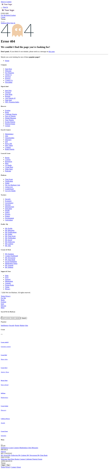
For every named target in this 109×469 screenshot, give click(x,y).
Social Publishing (11, 261)
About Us (8, 75)
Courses (8, 159)
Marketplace (9, 134)
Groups (7, 126)
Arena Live (9, 187)
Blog (6, 163)
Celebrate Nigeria (11, 114)
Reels (7, 112)
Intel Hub (8, 90)
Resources (8, 161)
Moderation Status (11, 263)
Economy (8, 201)
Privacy (7, 289)
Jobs (6, 136)
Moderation (9, 281)
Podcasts (8, 171)
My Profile (8, 228)
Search (24, 318)
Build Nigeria (9, 149)
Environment (9, 218)
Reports (7, 96)
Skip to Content (6, 2)
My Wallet (8, 234)
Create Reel (9, 167)
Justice (7, 212)
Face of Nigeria (10, 116)
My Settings (9, 267)
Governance (9, 203)
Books (7, 158)
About (18, 467)
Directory (8, 140)
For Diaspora (9, 73)
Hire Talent (9, 145)
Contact (13, 467)
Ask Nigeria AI (10, 98)
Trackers (8, 92)
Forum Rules (9, 285)
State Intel (8, 100)
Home (7, 61)
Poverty (7, 214)
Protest (7, 216)
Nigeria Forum (10, 124)
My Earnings (9, 254)
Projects (7, 78)
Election (8, 205)
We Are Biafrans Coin (12, 185)
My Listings (9, 244)
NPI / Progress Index (12, 102)
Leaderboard (9, 189)
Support (7, 279)
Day (8, 465)
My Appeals (9, 265)
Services (8, 76)
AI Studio (8, 165)
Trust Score (9, 179)
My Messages (9, 230)
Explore (7, 110)
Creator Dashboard (11, 256)
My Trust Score (10, 236)
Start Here (8, 69)
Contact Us (9, 80)
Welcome (8, 71)
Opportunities (9, 138)
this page (52, 51)
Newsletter (8, 82)
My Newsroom (10, 258)
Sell (6, 142)
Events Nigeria (10, 122)
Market (22, 325)
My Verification (10, 238)
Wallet (7, 183)
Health (7, 210)
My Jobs (8, 246)
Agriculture (9, 220)
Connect (8, 147)
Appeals (8, 283)
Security (8, 199)
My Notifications (10, 232)
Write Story (9, 169)
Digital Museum (10, 118)
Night (3, 465)
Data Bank (8, 94)
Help (6, 275)
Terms (7, 287)
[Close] (2, 316)
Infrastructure (9, 207)
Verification (9, 181)
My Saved (8, 240)
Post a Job (8, 143)
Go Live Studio (10, 191)
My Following (10, 242)
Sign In (5, 7)
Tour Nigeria (9, 120)
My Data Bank (10, 260)
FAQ (7, 277)
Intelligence (5, 325)
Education (8, 209)
